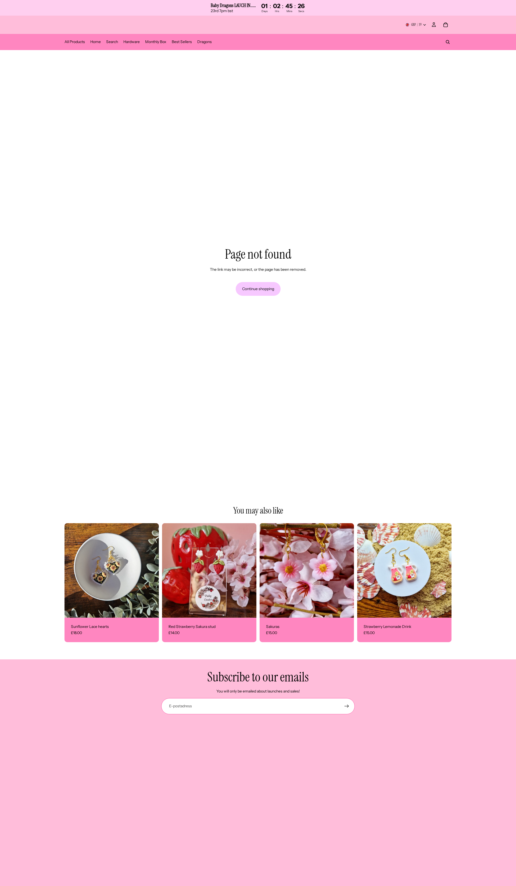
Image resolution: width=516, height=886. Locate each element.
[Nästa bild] (346, 570)
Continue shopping (258, 288)
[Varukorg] (446, 25)
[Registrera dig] (346, 706)
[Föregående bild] (268, 570)
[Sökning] (448, 42)
